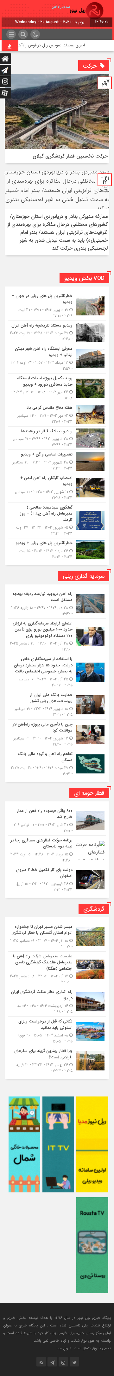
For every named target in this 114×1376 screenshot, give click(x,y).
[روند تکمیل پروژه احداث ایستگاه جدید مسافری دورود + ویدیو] (57, 388)
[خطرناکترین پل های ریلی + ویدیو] (57, 549)
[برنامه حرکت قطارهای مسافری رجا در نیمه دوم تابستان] (57, 850)
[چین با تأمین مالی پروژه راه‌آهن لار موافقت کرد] (57, 734)
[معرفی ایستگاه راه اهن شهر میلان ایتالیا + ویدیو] (57, 358)
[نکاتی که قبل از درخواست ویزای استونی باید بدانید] (57, 1031)
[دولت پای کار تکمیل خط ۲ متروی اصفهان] (57, 879)
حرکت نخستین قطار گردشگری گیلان (70, 156)
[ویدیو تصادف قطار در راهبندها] (57, 438)
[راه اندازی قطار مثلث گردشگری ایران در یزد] (57, 1001)
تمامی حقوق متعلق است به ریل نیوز (83, 1348)
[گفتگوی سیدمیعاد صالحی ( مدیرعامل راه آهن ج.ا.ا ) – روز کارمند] (57, 520)
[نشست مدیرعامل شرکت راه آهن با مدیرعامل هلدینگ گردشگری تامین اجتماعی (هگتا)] (57, 969)
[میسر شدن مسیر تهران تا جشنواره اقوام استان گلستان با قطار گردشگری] (57, 936)
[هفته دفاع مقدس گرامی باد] (57, 414)
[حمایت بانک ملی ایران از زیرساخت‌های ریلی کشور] (57, 704)
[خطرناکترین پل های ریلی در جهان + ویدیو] (57, 305)
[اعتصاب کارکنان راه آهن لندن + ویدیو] (57, 488)
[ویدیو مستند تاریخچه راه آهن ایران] (57, 332)
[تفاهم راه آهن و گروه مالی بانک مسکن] (57, 763)
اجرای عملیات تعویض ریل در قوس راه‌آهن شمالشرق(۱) (49, 45)
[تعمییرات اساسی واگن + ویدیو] (57, 461)
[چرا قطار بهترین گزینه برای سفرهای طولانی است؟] (57, 1060)
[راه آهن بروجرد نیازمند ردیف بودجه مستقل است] (57, 603)
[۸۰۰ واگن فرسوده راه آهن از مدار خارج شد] (57, 820)
